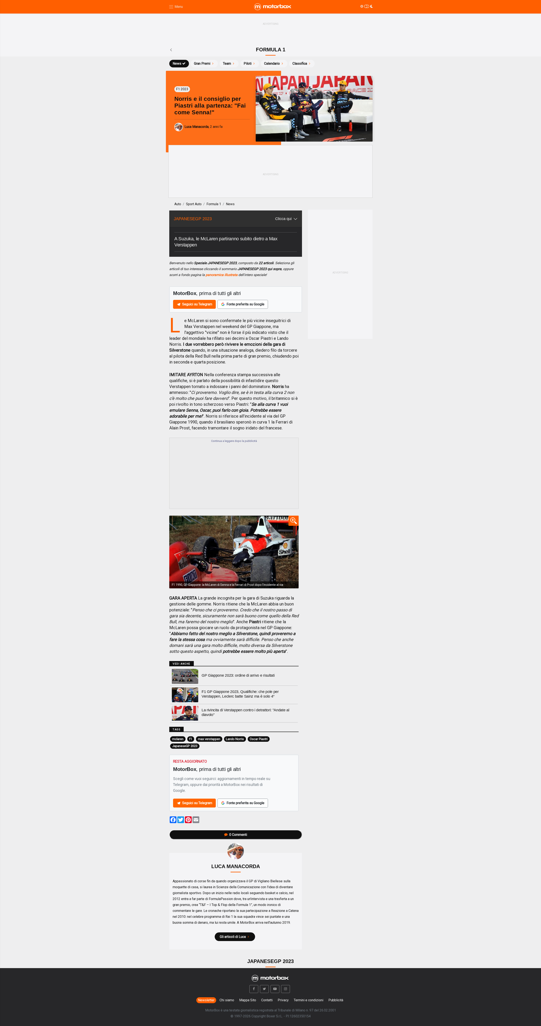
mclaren (177, 739)
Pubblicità (335, 1000)
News (177, 63)
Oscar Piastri (259, 739)
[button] (253, 989)
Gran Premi (202, 63)
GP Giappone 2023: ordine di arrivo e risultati (238, 675)
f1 (190, 739)
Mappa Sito (247, 1000)
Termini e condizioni (308, 1000)
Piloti (247, 63)
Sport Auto (194, 204)
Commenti (238, 835)
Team (227, 63)
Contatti (267, 1000)
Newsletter (206, 1000)
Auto (177, 204)
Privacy (283, 1000)
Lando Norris (235, 739)
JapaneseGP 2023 (184, 746)
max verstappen (209, 739)
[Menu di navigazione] (176, 7)
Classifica (299, 63)
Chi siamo (227, 1000)
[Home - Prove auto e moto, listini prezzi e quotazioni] (273, 6)
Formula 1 (213, 204)
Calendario (272, 63)
